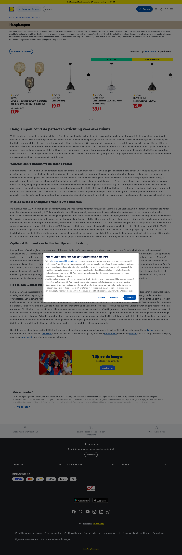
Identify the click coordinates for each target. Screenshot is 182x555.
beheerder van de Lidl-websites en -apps (66, 261)
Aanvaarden (129, 297)
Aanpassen (114, 297)
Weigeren (101, 297)
